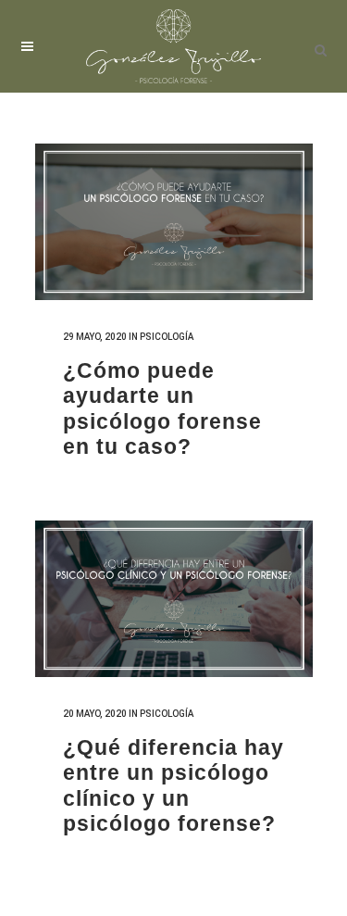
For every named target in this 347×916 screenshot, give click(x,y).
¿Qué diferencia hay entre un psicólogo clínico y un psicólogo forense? (173, 785)
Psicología (166, 337)
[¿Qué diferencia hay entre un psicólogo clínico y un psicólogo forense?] (174, 599)
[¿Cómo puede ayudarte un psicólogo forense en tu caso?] (174, 222)
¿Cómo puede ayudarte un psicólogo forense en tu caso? (162, 408)
